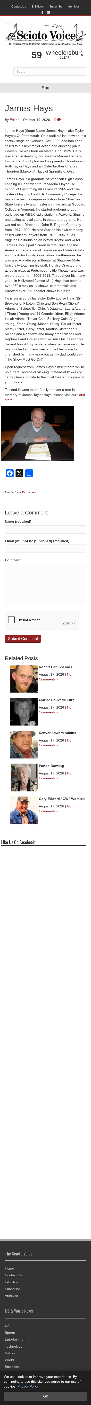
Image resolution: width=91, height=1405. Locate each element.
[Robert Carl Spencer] (24, 678)
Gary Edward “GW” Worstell (62, 799)
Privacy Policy (28, 1386)
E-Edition (38, 6)
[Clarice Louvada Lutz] (24, 711)
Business (12, 1367)
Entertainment (15, 1339)
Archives (74, 6)
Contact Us (18, 6)
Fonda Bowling (51, 766)
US (7, 1326)
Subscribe (56, 6)
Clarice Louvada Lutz (56, 700)
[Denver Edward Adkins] (24, 744)
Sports (10, 1332)
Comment (13, 560)
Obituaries (28, 492)
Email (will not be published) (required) (37, 541)
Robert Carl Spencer (55, 667)
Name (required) (18, 521)
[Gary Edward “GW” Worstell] (24, 810)
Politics (10, 1353)
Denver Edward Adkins (57, 733)
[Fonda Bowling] (24, 777)
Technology (13, 1346)
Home (9, 1268)
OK (45, 1396)
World (9, 1360)
